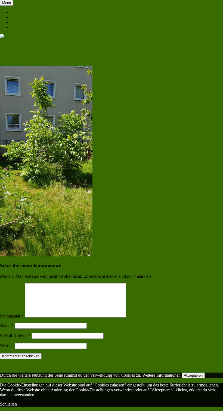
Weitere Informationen (161, 375)
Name (7, 325)
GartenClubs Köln (26, 17)
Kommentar (12, 316)
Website (7, 345)
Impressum (20, 27)
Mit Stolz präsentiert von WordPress (31, 365)
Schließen (8, 404)
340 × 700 (63, 58)
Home (16, 12)
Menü (6, 3)
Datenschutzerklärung (29, 22)
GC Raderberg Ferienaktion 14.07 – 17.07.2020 (118, 58)
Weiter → (27, 63)
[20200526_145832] (46, 255)
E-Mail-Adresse (15, 335)
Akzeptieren (193, 375)
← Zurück (9, 63)
